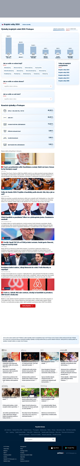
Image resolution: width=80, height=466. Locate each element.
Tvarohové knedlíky (36, 434)
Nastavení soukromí (24, 461)
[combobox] (27, 86)
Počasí (53, 430)
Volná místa (6, 448)
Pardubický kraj (7, 73)
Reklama (5, 450)
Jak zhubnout (7, 430)
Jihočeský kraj (7, 67)
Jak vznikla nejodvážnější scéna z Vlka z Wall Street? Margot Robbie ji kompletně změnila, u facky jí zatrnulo (11, 415)
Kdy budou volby (61, 430)
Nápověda (22, 456)
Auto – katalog (10, 432)
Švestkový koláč (57, 434)
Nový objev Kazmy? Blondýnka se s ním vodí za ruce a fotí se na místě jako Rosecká (30, 414)
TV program (36, 430)
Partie (49, 430)
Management (23, 446)
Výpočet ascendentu (24, 434)
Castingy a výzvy (24, 450)
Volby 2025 (29, 432)
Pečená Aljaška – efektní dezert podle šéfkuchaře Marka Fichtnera (69, 378)
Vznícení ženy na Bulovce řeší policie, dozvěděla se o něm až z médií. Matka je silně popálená (11, 378)
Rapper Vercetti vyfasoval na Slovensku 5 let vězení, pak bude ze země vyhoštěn (30, 407)
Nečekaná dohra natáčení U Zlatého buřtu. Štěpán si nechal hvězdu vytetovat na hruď (30, 378)
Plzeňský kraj (17, 73)
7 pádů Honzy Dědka (20, 432)
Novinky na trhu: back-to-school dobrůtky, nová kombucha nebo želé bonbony (69, 363)
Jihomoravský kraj (18, 67)
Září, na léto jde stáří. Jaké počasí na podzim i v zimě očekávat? (48, 399)
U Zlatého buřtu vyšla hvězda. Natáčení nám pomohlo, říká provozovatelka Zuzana (29, 371)
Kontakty (22, 452)
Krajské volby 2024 (64, 69)
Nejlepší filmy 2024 (17, 430)
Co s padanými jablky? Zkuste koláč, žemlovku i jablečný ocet (49, 406)
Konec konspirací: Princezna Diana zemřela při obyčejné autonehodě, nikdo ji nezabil (48, 371)
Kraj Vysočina (38, 67)
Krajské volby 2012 (64, 78)
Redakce (22, 459)
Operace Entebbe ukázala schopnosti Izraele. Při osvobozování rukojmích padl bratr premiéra (48, 379)
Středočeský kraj (27, 73)
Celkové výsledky (26, 24)
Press (21, 448)
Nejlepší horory (27, 430)
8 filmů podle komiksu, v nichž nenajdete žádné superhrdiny (10, 406)
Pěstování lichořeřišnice (68, 432)
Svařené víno (37, 432)
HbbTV (5, 452)
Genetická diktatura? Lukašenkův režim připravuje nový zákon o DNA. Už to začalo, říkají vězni (10, 364)
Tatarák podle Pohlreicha (47, 432)
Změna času (43, 430)
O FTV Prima (6, 446)
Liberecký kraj (20, 70)
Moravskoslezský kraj (31, 70)
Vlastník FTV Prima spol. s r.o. (10, 459)
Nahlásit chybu (7, 461)
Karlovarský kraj (28, 67)
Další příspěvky (26, 306)
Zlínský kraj (45, 73)
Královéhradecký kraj (9, 70)
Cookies (5, 456)
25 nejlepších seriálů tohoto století (9, 398)
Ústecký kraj (36, 73)
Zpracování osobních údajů (26, 454)
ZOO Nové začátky (71, 430)
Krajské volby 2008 (64, 81)
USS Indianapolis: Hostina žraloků (47, 362)
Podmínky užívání (7, 454)
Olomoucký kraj (42, 70)
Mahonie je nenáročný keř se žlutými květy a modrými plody (48, 413)
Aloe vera (58, 432)
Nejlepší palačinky (46, 434)
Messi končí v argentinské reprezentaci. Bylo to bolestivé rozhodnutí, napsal (10, 371)
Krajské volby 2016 (64, 75)
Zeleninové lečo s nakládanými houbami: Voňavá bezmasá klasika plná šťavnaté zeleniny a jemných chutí (69, 372)
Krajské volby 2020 (64, 72)
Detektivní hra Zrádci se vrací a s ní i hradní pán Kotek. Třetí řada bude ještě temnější (30, 363)
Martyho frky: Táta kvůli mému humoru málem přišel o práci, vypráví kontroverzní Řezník (29, 399)
